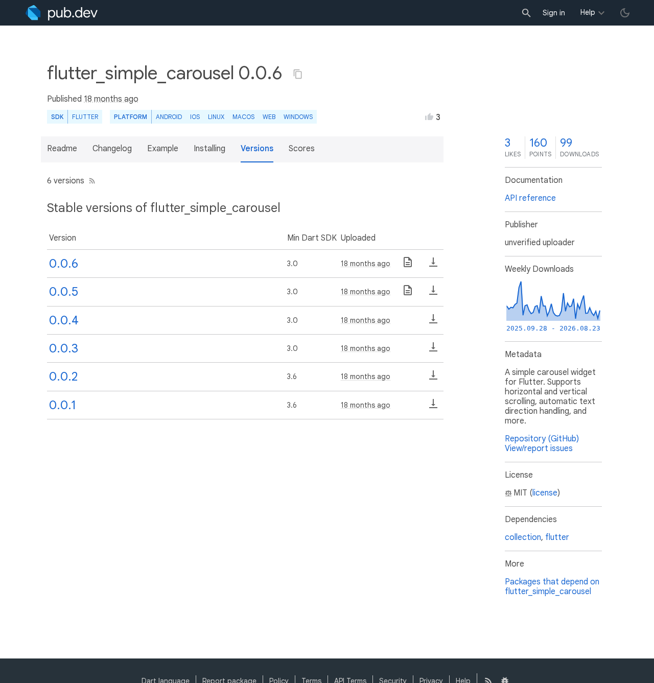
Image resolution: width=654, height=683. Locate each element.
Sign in (554, 12)
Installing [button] (209, 149)
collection (523, 537)
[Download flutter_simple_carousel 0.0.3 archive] (433, 350)
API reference (530, 198)
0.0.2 (63, 376)
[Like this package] (429, 116)
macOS (243, 117)
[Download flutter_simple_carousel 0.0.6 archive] (433, 265)
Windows (298, 117)
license (544, 493)
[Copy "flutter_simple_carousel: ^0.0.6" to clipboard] (298, 74)
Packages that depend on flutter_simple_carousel (552, 587)
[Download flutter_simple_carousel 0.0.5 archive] (433, 293)
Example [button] (162, 149)
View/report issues (539, 448)
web (269, 117)
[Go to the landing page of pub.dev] (62, 12)
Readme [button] (62, 149)
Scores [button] (302, 149)
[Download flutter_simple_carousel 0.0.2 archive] (433, 378)
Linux (216, 117)
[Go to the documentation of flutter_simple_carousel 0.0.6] (408, 265)
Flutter (85, 117)
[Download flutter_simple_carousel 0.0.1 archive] (433, 407)
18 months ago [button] (111, 99)
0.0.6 (63, 263)
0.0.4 (64, 320)
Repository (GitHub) (542, 439)
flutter (557, 537)
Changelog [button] (112, 149)
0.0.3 (63, 348)
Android (169, 117)
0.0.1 (62, 405)
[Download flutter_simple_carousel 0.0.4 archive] (433, 322)
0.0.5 (63, 291)
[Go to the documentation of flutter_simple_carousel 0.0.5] (408, 293)
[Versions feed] (90, 181)
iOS (195, 117)
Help (587, 12)
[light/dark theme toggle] (625, 13)
